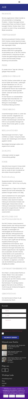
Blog (3, 381)
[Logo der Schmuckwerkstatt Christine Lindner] (4, 2)
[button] (19, 2)
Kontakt (4, 383)
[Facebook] (3, 370)
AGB (3, 385)
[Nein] (26, 393)
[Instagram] (6, 370)
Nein (12, 396)
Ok (5, 396)
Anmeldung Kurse (7, 378)
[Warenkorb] (22, 2)
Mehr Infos (20, 396)
